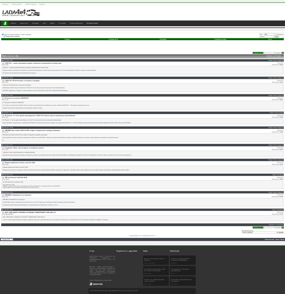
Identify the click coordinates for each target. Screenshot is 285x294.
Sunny (7, 179)
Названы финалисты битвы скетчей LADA (15, 167)
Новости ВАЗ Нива (149, 263)
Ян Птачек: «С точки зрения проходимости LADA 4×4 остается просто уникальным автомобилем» (32, 120)
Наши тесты (24, 23)
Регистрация (25, 39)
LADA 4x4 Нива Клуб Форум (12, 34)
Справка (67, 39)
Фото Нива (174, 284)
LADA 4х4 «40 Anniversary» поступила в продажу (17, 85)
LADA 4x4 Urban (17, 4)
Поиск (270, 39)
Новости (13, 23)
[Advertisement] (142, 47)
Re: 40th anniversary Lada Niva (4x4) (13, 182)
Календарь (163, 39)
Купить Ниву (147, 284)
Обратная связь (269, 239)
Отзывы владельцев (76, 23)
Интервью (35, 23)
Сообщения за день (220, 39)
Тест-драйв (62, 23)
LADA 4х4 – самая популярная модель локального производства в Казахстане (25, 67)
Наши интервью (278, 112)
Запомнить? (280, 34)
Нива (172, 273)
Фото (44, 23)
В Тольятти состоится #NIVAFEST (13, 102)
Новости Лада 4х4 (278, 60)
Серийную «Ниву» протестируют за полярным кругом (19, 152)
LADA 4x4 (5, 4)
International (280, 174)
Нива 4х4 (173, 263)
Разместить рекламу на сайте (128, 290)
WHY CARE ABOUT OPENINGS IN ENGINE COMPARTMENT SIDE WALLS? (24, 217)
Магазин (42, 4)
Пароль (262, 36)
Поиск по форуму (26, 34)
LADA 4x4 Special (30, 4)
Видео (52, 23)
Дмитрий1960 (9, 214)
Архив (277, 239)
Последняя (277, 53)
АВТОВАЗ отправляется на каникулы (14, 199)
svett (7, 64)
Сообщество (112, 39)
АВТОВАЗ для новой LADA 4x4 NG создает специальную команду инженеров (25, 134)
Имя (261, 34)
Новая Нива (147, 273)
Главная (5, 23)
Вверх (282, 239)
